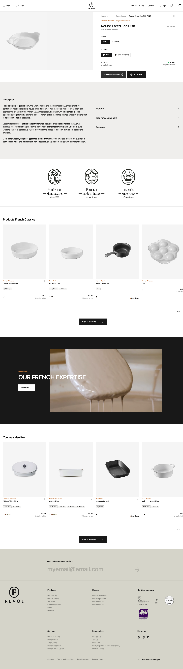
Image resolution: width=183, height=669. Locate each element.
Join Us (95, 640)
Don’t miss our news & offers (60, 561)
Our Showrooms (53, 637)
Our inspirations (98, 605)
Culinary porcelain (54, 605)
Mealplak (50, 611)
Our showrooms (137, 6)
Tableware (51, 602)
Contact (151, 6)
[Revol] (14, 594)
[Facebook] (138, 637)
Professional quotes (112, 74)
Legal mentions (83, 659)
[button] (162, 5)
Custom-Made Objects (55, 649)
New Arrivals (52, 596)
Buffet (49, 608)
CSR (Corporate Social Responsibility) (106, 646)
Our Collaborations (99, 596)
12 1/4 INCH (116, 42)
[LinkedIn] (147, 637)
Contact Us (96, 637)
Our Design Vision (99, 599)
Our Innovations (98, 602)
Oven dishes (121, 16)
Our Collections (53, 599)
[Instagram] (143, 637)
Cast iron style (123, 55)
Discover (25, 388)
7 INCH (105, 42)
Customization (52, 640)
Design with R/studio (123, 20)
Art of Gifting (52, 643)
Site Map (50, 659)
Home (103, 16)
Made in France (98, 649)
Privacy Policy (97, 659)
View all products (89, 322)
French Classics (107, 21)
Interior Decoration (54, 646)
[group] (24, 265)
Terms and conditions (65, 659)
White (108, 55)
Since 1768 (96, 643)
